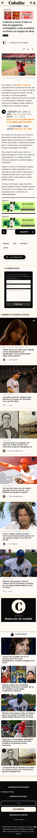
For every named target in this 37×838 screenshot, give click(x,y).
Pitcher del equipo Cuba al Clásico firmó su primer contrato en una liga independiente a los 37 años (18, 584)
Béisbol (6, 243)
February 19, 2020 (23, 129)
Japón (5, 248)
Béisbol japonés (23, 85)
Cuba (15, 243)
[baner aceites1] (18, 207)
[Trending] (33, 320)
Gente (27, 347)
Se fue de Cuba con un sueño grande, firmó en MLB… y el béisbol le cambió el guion (17, 490)
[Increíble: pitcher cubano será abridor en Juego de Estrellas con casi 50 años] (18, 379)
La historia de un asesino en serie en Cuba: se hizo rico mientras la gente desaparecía (17, 445)
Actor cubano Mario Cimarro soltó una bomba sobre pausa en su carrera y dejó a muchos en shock (18, 537)
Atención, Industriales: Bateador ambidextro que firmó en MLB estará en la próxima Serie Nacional (17, 742)
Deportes (24, 243)
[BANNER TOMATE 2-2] (18, 15)
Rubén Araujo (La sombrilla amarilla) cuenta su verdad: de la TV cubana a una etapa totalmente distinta (18, 688)
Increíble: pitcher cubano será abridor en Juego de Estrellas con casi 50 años (17, 399)
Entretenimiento (18, 347)
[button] (2, 3)
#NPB (28, 122)
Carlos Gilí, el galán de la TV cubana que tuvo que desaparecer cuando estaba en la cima (18, 660)
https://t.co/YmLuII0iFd (18, 119)
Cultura (9, 347)
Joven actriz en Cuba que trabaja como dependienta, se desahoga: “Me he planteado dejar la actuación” (18, 353)
